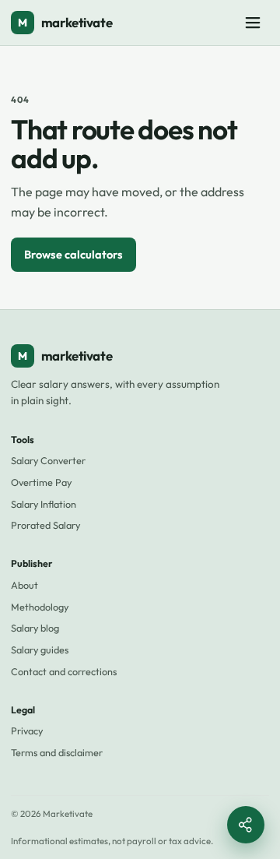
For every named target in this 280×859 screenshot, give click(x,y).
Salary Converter (48, 460)
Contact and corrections (64, 671)
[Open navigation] (252, 22)
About (24, 585)
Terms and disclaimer (57, 752)
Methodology (39, 606)
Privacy (27, 730)
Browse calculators (73, 254)
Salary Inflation (43, 504)
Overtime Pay (41, 482)
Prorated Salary (45, 525)
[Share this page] (245, 824)
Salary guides (39, 649)
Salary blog (35, 627)
